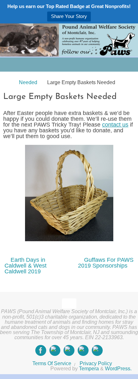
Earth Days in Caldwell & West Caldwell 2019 (25, 266)
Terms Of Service (51, 363)
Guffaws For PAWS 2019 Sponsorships (106, 263)
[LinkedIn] (83, 350)
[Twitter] (69, 350)
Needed (28, 82)
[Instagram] (54, 350)
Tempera (89, 368)
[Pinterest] (97, 350)
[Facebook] (40, 350)
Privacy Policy (96, 363)
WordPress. (118, 368)
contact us (115, 124)
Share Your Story (69, 16)
